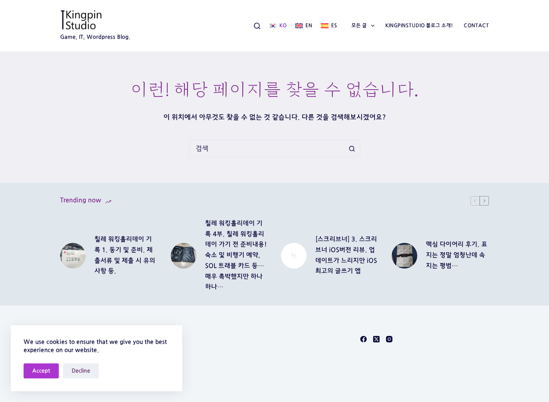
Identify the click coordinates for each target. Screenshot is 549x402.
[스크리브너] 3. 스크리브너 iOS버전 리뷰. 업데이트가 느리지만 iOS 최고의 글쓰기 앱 (346, 255)
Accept (41, 371)
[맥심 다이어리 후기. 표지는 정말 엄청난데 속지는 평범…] (404, 256)
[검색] (257, 26)
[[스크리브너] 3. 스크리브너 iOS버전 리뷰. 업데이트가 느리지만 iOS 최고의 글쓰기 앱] (294, 256)
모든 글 (359, 25)
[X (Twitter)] (376, 339)
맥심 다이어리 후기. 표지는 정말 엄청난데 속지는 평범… (456, 255)
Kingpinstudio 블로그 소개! (419, 25)
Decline (81, 371)
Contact (476, 25)
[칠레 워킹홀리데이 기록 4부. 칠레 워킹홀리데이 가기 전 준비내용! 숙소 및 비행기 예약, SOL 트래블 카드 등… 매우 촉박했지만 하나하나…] (183, 256)
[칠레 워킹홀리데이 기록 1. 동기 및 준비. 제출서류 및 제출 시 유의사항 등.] (73, 256)
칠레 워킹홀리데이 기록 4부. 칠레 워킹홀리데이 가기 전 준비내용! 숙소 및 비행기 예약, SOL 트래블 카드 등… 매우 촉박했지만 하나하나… (236, 255)
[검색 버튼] (352, 148)
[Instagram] (389, 339)
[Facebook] (363, 339)
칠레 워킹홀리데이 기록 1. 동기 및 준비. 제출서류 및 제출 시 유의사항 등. (124, 255)
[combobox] (266, 148)
